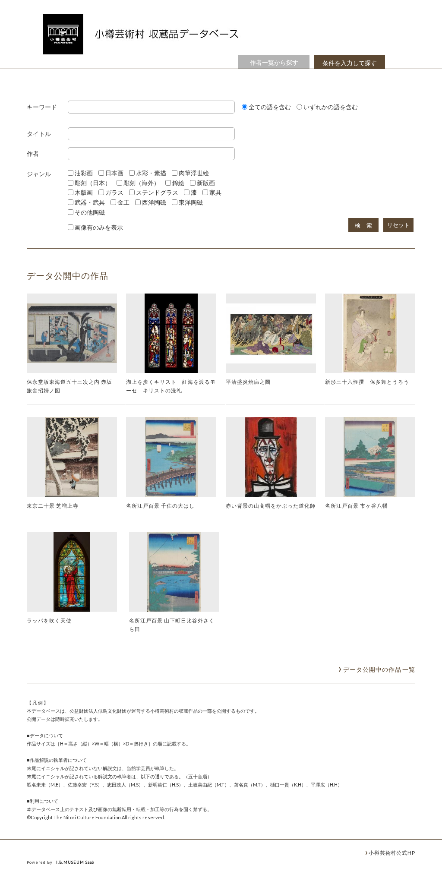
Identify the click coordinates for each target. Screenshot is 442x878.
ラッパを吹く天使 (49, 620)
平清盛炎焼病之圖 (248, 382)
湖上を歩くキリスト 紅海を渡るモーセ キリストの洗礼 (171, 386)
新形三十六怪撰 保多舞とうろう (367, 382)
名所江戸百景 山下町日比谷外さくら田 (172, 624)
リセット (398, 225)
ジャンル (39, 174)
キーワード (42, 107)
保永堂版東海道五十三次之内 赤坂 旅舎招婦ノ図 (69, 386)
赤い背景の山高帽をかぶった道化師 (271, 505)
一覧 (379, 669)
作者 (33, 154)
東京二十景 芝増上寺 (53, 505)
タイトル (39, 134)
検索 (366, 225)
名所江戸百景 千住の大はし (160, 505)
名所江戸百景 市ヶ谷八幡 (356, 505)
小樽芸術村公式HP (392, 853)
